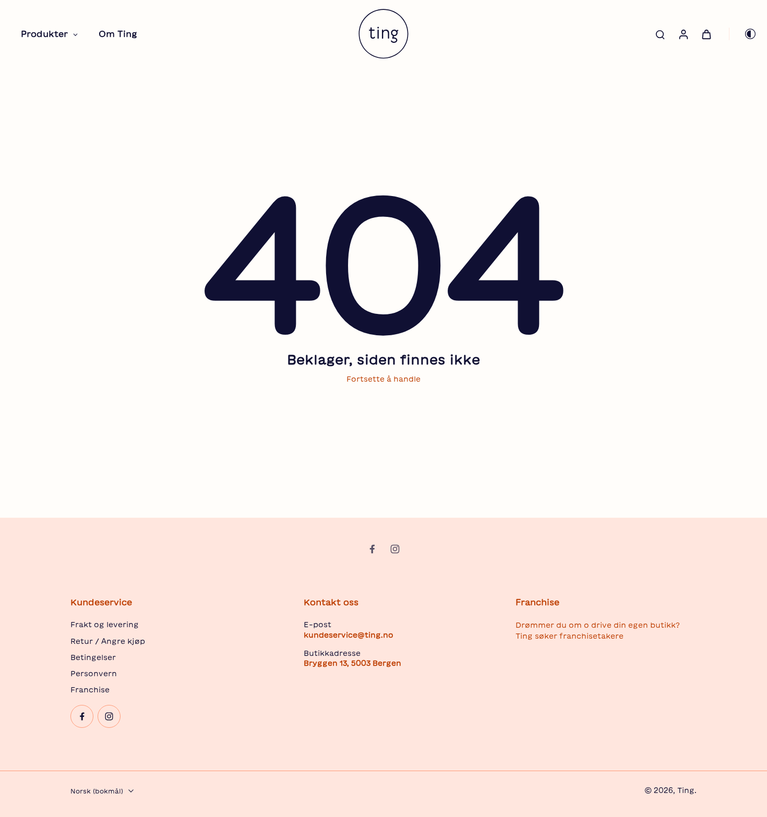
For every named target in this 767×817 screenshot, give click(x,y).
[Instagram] (395, 549)
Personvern (93, 673)
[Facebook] (372, 549)
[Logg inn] (683, 34)
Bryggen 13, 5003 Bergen (352, 663)
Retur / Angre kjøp (107, 641)
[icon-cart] (705, 33)
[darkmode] (743, 34)
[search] (660, 33)
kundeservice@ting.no (348, 635)
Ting (685, 790)
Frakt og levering (104, 624)
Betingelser (93, 657)
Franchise (90, 689)
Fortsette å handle (383, 379)
